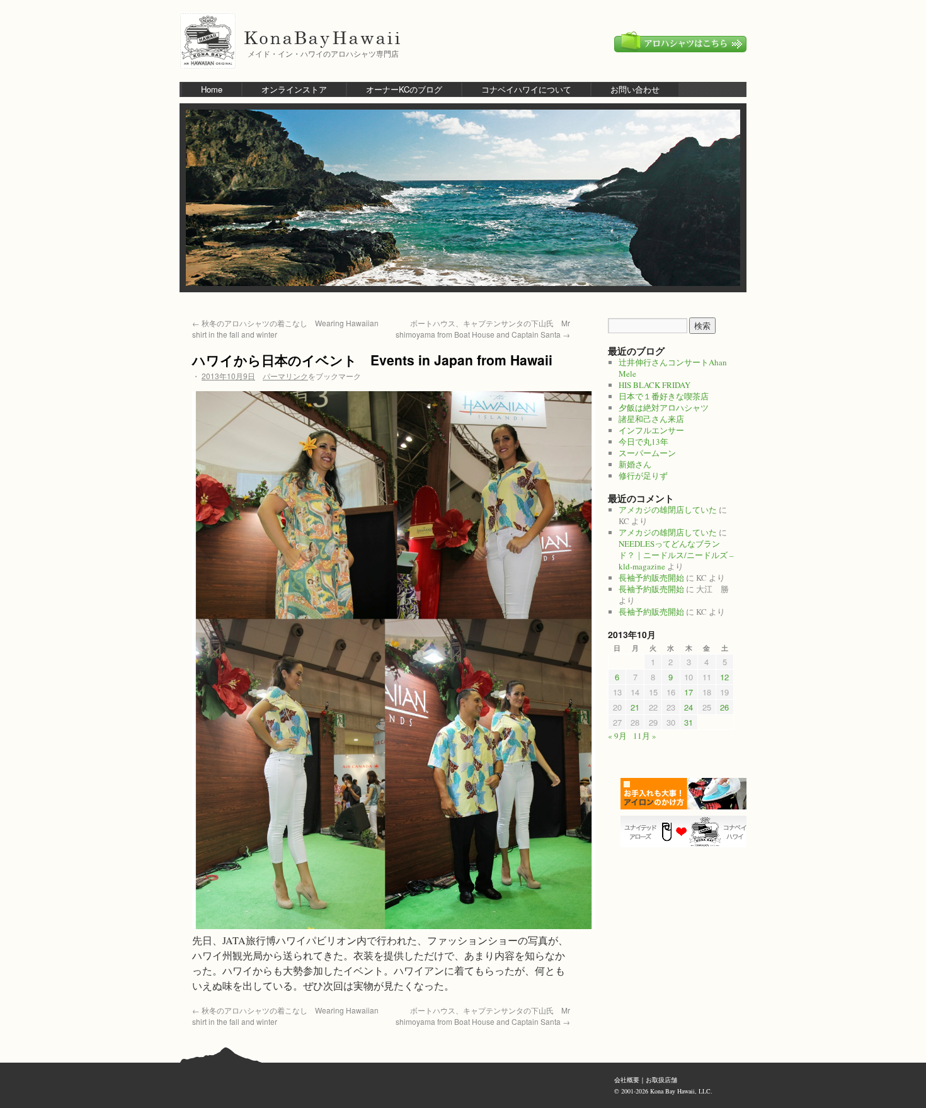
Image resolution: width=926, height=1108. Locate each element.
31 (688, 722)
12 (724, 677)
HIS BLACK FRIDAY (654, 385)
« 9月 (617, 735)
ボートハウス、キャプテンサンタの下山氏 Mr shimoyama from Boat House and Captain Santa (483, 328)
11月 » (644, 735)
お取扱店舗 (661, 1079)
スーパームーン (647, 453)
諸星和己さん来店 (651, 419)
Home (211, 89)
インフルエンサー (651, 430)
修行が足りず (643, 475)
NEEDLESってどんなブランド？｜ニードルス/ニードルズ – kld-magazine (676, 555)
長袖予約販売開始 (651, 577)
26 (724, 707)
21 (635, 707)
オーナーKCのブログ (404, 89)
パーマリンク (285, 375)
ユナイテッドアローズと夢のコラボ (686, 831)
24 (688, 707)
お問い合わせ (635, 89)
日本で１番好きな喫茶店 (664, 396)
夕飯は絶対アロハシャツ (664, 407)
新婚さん (635, 464)
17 (688, 692)
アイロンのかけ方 (686, 793)
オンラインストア (294, 89)
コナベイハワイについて (526, 89)
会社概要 (626, 1079)
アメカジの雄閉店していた (668, 509)
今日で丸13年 (643, 441)
